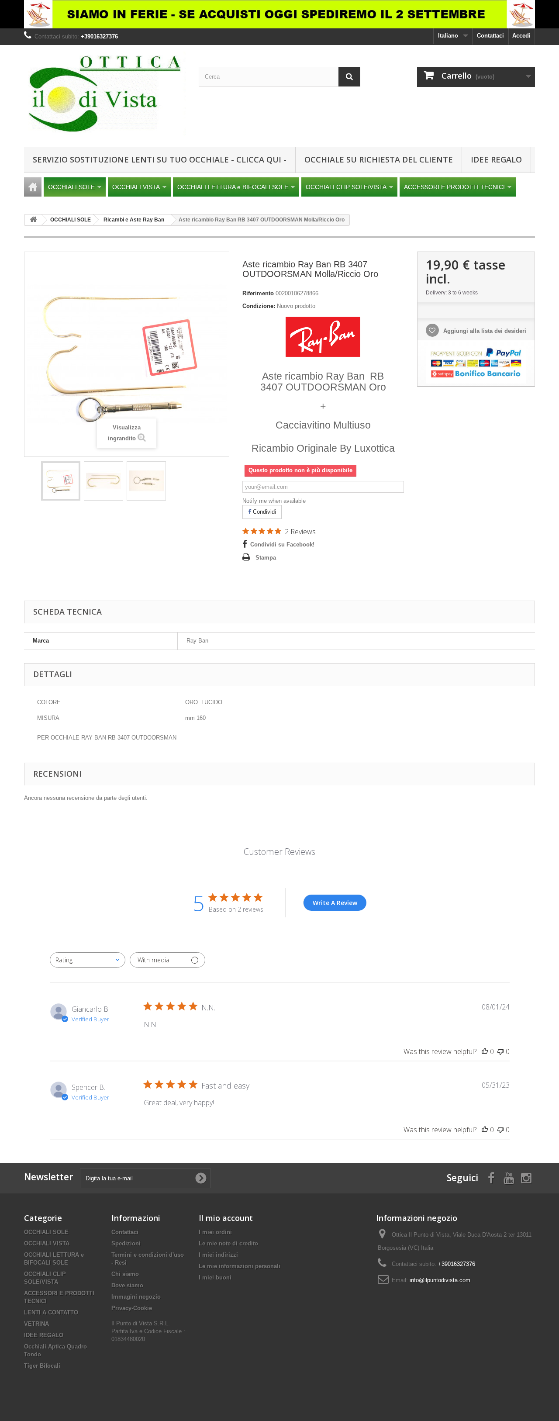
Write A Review (335, 903)
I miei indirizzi (218, 1255)
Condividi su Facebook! (282, 544)
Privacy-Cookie (131, 1308)
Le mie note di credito (228, 1243)
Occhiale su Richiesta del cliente (378, 159)
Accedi (521, 35)
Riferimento (258, 293)
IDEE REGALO (496, 159)
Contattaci (490, 35)
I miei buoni (215, 1277)
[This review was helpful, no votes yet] (485, 1051)
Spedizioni (126, 1243)
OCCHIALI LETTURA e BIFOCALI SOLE (232, 186)
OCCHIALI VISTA (136, 186)
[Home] (32, 187)
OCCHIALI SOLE (71, 186)
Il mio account (226, 1218)
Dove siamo (127, 1285)
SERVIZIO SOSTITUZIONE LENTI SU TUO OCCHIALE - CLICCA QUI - (159, 159)
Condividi (263, 511)
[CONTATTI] (279, 14)
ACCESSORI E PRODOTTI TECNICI (454, 186)
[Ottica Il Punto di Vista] (105, 94)
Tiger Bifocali (42, 1365)
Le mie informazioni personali (239, 1266)
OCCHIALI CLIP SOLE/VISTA (346, 186)
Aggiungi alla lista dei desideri (484, 331)
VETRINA (36, 1324)
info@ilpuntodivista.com (440, 1280)
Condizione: (258, 306)
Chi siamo (125, 1274)
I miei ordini (215, 1232)
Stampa (265, 557)
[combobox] (87, 960)
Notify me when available (274, 501)
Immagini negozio (136, 1296)
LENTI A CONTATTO (51, 1312)
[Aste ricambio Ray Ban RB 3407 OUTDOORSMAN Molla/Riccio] (60, 481)
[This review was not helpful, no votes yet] (500, 1051)
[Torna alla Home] (33, 219)
